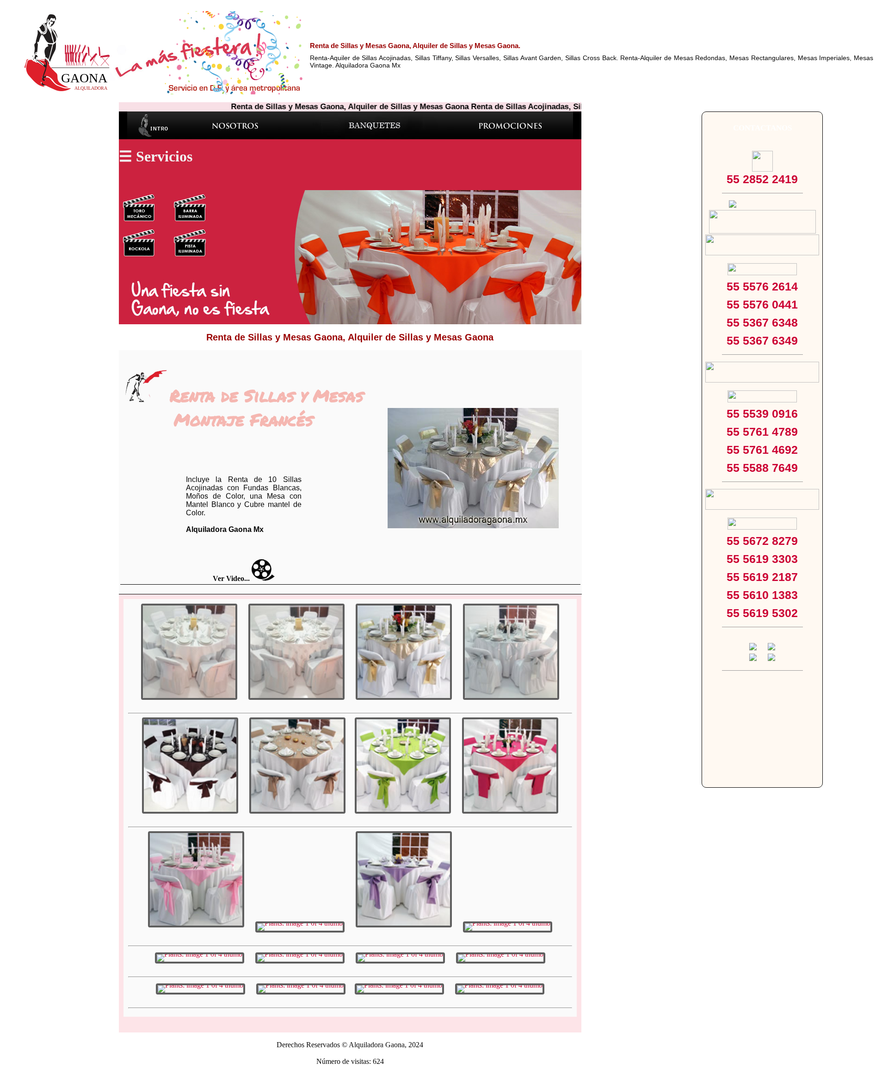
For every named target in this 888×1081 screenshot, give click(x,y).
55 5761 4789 (762, 431)
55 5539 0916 (762, 413)
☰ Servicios (155, 156)
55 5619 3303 (762, 558)
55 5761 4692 (762, 449)
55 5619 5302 (762, 612)
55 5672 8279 (762, 540)
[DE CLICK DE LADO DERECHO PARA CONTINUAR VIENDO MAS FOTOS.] (189, 652)
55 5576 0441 (762, 304)
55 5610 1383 (762, 594)
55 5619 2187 (762, 576)
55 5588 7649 (762, 467)
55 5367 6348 (762, 322)
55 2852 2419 (762, 179)
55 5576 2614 (762, 286)
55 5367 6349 (762, 340)
